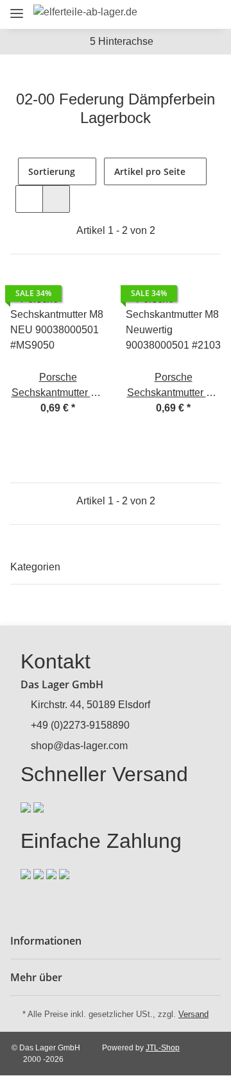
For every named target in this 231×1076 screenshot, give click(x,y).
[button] (138, 14)
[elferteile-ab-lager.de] (85, 12)
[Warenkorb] (208, 14)
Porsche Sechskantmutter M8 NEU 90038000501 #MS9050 (58, 386)
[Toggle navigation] (16, 8)
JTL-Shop (163, 1047)
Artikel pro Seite (149, 171)
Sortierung (51, 171)
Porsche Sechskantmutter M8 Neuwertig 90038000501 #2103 (173, 386)
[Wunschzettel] (186, 14)
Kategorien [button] (35, 566)
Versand (193, 1014)
